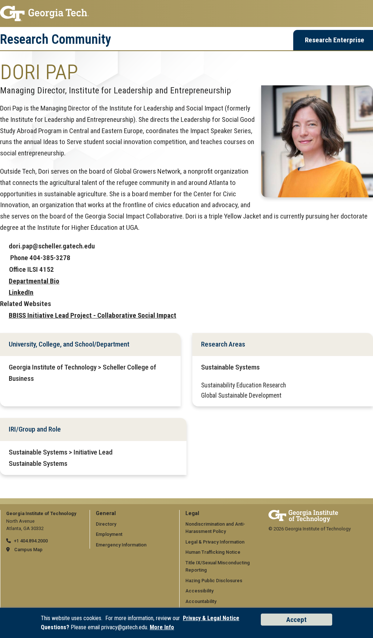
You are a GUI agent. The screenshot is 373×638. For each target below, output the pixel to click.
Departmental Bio (34, 281)
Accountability (200, 601)
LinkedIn (21, 292)
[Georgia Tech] (303, 513)
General (106, 513)
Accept (296, 619)
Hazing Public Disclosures (213, 580)
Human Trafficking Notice (212, 552)
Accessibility (199, 590)
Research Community (55, 39)
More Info (162, 627)
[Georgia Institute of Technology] (186, 13)
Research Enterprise (334, 40)
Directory (106, 524)
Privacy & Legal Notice (211, 618)
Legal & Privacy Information (214, 542)
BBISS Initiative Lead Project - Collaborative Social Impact (92, 315)
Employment (109, 534)
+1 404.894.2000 (31, 541)
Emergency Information (121, 545)
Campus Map (28, 549)
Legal (192, 513)
